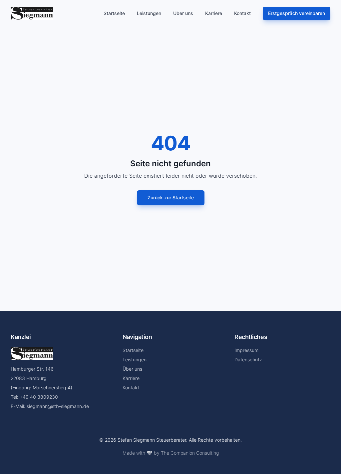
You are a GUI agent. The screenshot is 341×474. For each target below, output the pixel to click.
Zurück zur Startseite (171, 197)
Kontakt (242, 13)
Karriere (213, 13)
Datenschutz (248, 359)
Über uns (183, 13)
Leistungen (149, 13)
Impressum (246, 350)
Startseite (114, 13)
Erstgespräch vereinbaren (296, 13)
